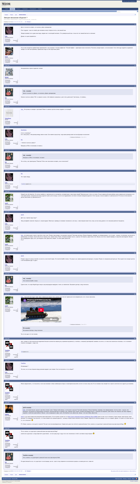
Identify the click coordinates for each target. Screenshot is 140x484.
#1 (135, 24)
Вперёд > (29, 21)
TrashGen (23, 183)
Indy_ (30, 19)
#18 (135, 402)
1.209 (17, 355)
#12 (135, 253)
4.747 (17, 41)
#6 (135, 127)
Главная (6, 8)
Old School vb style (7, 478)
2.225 (17, 62)
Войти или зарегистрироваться (129, 1)
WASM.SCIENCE (14, 19)
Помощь (125, 478)
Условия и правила (134, 481)
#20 (135, 450)
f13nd (6, 56)
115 (17, 123)
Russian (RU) (14, 478)
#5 (135, 106)
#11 (135, 232)
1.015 (17, 208)
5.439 (17, 103)
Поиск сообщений (7, 10)
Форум (12, 8)
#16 (135, 360)
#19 (135, 428)
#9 (135, 191)
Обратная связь (118, 478)
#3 (135, 65)
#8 (135, 170)
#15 (135, 338)
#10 (135, 211)
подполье (16, 357)
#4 (135, 86)
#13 (135, 273)
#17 (135, 380)
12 (25, 21)
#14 (135, 294)
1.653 (17, 82)
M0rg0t (6, 77)
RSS (136, 478)
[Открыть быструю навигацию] (135, 14)
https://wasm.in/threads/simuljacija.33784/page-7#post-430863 (82, 416)
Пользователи (33, 8)
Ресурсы (18, 8)
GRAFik (7, 414)
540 (17, 419)
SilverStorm (8, 118)
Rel (6, 98)
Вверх (133, 478)
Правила (40, 8)
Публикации (25, 8)
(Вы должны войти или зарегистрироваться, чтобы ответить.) (123, 471)
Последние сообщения (18, 10)
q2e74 (6, 203)
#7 (135, 150)
